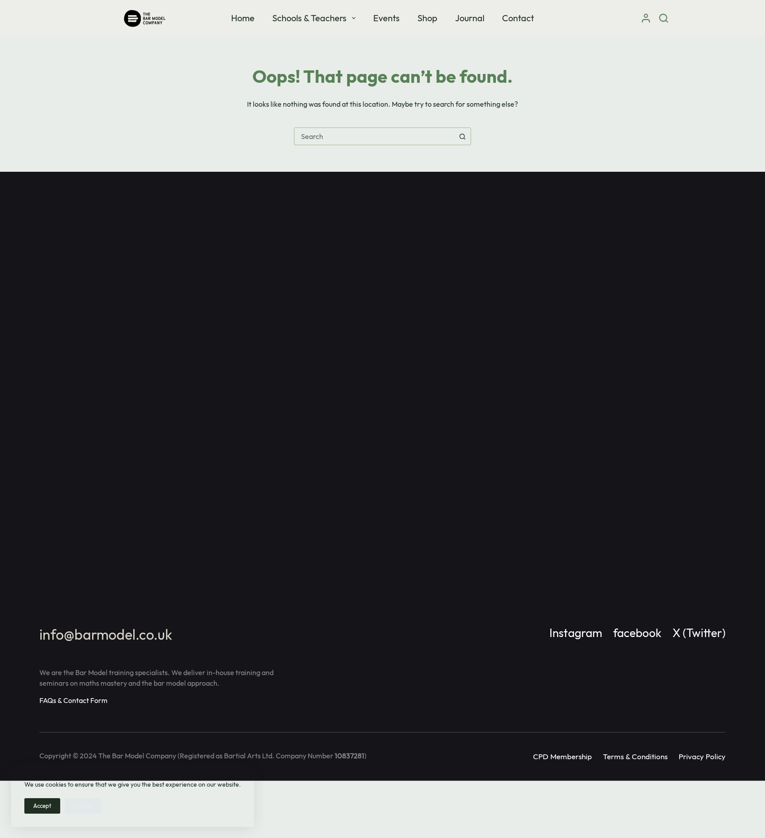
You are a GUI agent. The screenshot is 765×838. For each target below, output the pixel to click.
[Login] (645, 18)
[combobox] (374, 136)
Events (386, 17)
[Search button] (462, 136)
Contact (518, 17)
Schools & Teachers (309, 17)
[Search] (663, 18)
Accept (42, 805)
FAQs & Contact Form (73, 700)
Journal (469, 17)
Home (243, 17)
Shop (427, 17)
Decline (83, 805)
